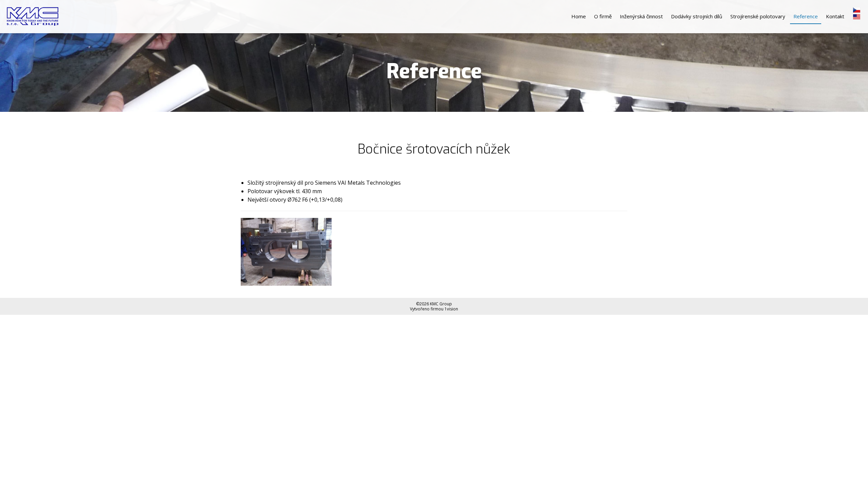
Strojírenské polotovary (757, 16)
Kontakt (835, 16)
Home (578, 16)
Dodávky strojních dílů (696, 16)
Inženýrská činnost (641, 16)
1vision (451, 309)
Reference (805, 16)
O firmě (603, 16)
